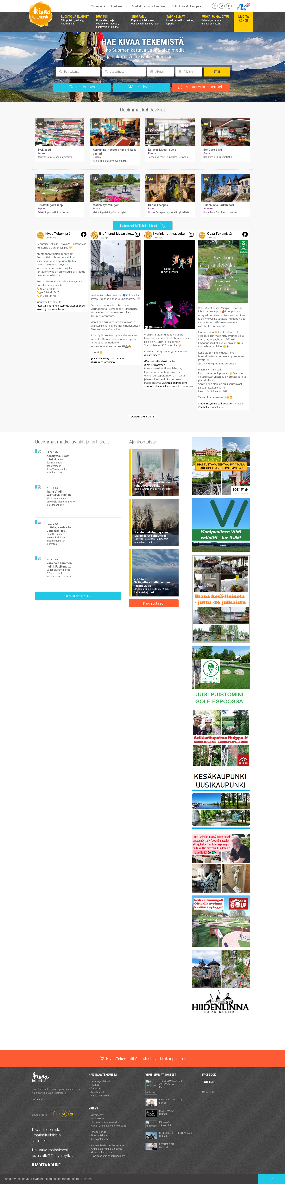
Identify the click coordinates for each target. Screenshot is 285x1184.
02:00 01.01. (208, 1091)
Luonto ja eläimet (100, 1081)
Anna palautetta (100, 1139)
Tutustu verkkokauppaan (187, 6)
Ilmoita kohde (98, 1131)
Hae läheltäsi (85, 87)
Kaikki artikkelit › (78, 596)
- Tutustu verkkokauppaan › (145, 1058)
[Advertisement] (142, 1036)
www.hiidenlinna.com (174, 382)
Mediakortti (118, 6)
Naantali (166, 1146)
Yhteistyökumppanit (102, 1152)
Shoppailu (96, 1088)
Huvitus (95, 1084)
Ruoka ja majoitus (101, 1095)
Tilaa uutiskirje (99, 1135)
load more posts (142, 416)
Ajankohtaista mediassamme (107, 1145)
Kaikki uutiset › (154, 603)
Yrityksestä (98, 6)
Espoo (171, 1084)
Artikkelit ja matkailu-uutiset (148, 6)
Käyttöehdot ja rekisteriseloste (108, 1155)
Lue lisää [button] (87, 1179)
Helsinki (166, 1112)
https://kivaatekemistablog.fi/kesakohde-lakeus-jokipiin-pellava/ (61, 307)
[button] (62, 271)
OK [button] (271, 1179)
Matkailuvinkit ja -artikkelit (204, 87)
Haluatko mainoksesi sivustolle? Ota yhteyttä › (52, 1153)
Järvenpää (165, 1124)
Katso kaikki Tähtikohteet (139, 226)
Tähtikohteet (145, 87)
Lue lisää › (37, 1099)
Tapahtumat (97, 1092)
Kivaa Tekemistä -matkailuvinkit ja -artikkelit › (46, 1135)
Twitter (208, 1082)
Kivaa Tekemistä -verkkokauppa (108, 1125)
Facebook (209, 1074)
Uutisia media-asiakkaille (105, 1122)
